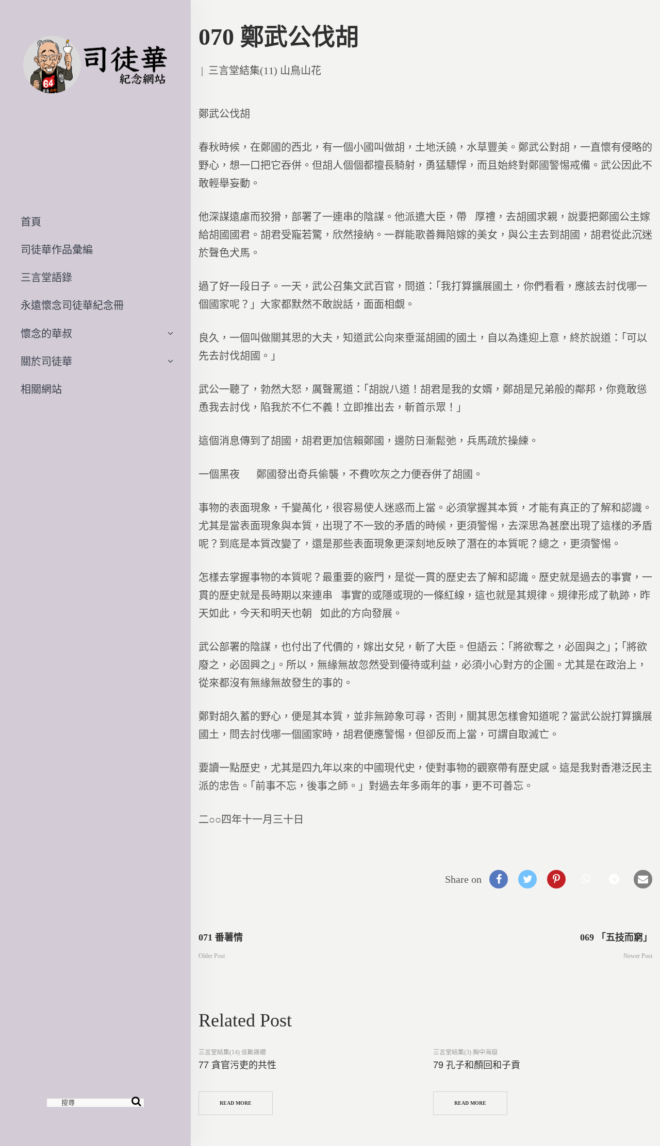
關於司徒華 (46, 361)
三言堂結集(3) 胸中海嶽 (465, 1052)
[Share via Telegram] (614, 879)
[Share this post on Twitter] (527, 879)
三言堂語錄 (46, 277)
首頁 (31, 222)
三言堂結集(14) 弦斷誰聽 (232, 1052)
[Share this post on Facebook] (498, 879)
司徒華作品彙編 (57, 249)
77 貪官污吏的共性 (237, 1064)
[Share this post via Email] (643, 879)
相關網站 (41, 389)
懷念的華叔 (46, 333)
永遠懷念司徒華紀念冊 (72, 305)
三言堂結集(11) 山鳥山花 (264, 70)
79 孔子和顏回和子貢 (476, 1064)
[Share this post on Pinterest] (556, 879)
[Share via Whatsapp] (585, 879)
